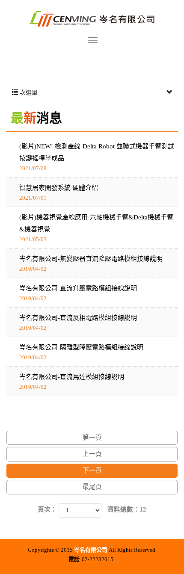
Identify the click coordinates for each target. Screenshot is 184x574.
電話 (74, 559)
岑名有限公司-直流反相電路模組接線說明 (78, 322)
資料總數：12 (126, 509)
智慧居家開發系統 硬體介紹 (58, 192)
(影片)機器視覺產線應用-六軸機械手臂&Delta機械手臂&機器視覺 (96, 228)
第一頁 (92, 437)
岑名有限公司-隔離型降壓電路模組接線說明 (81, 352)
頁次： (47, 509)
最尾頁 (92, 486)
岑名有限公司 (92, 18)
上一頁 (92, 453)
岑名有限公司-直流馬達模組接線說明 (71, 381)
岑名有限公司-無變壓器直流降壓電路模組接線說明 (91, 263)
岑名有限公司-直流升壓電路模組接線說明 (78, 293)
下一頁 (92, 470)
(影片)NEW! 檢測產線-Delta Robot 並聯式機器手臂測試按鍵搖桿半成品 (96, 157)
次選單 (28, 92)
